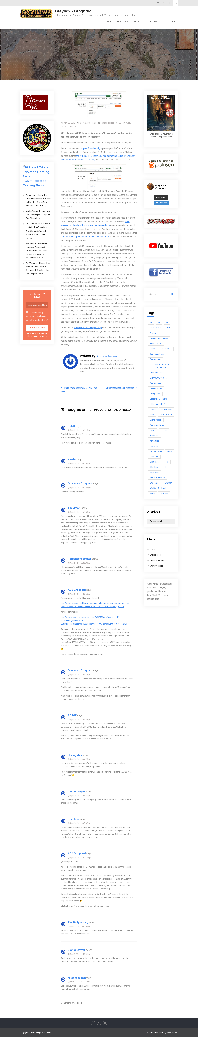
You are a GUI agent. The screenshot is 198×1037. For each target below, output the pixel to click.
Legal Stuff (170, 22)
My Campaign (156, 451)
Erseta (153, 409)
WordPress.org (156, 566)
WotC (128, 123)
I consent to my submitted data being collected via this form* (37, 316)
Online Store (122, 22)
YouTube (164, 493)
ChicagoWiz (75, 755)
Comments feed (157, 560)
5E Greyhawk (155, 328)
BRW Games (166, 349)
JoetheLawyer (76, 791)
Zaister (72, 459)
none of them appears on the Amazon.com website (85, 236)
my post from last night (91, 148)
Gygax (152, 430)
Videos (136, 22)
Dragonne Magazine (158, 399)
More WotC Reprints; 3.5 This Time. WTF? (79, 390)
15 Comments (70, 127)
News (169, 451)
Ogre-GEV (154, 457)
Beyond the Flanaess (159, 338)
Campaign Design (157, 354)
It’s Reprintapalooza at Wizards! (119, 388)
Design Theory (156, 388)
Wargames (154, 483)
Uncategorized (108, 123)
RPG (124, 123)
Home (108, 22)
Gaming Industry (157, 425)
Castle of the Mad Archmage (161, 365)
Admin (153, 333)
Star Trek (154, 467)
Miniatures (154, 441)
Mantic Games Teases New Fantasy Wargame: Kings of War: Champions (38, 214)
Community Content (158, 378)
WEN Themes (172, 1032)
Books (152, 349)
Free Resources (152, 22)
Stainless (73, 819)
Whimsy (168, 483)
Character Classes (158, 373)
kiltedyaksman (77, 977)
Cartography (155, 359)
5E (120, 123)
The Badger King (78, 922)
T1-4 (166, 467)
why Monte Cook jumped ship (88, 327)
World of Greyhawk (158, 488)
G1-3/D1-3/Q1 (166, 415)
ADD (169, 328)
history (164, 430)
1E (151, 322)
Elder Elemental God (158, 404)
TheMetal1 (74, 508)
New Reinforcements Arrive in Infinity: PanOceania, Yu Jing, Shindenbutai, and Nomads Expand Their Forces (38, 231)
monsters (154, 446)
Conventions (155, 383)
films (152, 415)
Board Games (156, 343)
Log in (152, 549)
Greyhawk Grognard (73, 11)
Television (154, 472)
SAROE (72, 715)
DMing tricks (155, 394)
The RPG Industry (157, 478)
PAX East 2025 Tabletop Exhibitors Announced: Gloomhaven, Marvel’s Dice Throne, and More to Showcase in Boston (37, 250)
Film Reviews (166, 409)
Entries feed (155, 555)
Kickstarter (154, 436)
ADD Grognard (77, 589)
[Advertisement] (99, 42)
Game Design (155, 420)
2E (159, 322)
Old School (154, 462)
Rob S (71, 426)
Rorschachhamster (79, 558)
